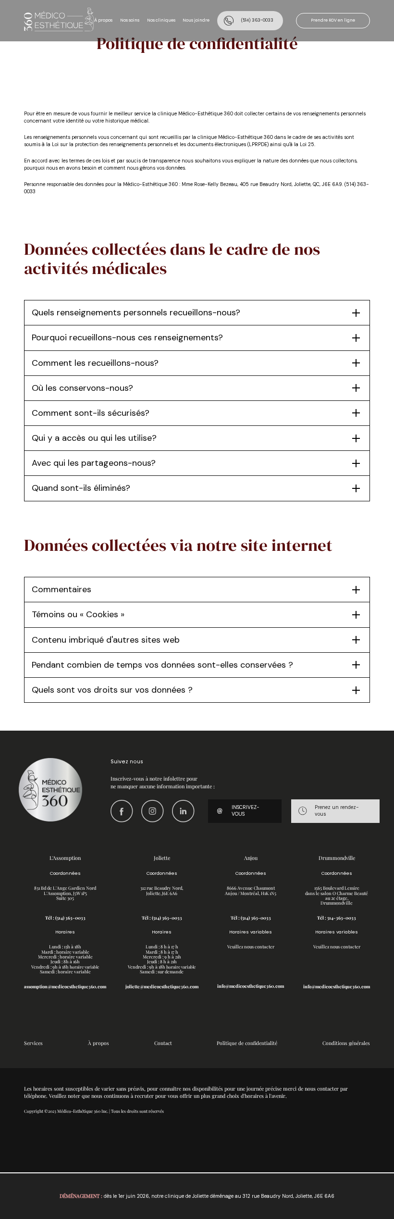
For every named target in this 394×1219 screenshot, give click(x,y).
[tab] (197, 312)
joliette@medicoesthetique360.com (161, 986)
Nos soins (129, 20)
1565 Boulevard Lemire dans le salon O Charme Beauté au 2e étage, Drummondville (336, 895)
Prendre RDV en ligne (333, 20)
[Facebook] (122, 811)
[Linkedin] (183, 811)
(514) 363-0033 (257, 20)
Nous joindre (196, 20)
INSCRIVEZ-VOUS (245, 811)
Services (33, 1043)
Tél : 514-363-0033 (336, 917)
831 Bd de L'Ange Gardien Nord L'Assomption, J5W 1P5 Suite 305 (65, 893)
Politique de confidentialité (247, 1043)
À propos (103, 20)
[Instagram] (152, 811)
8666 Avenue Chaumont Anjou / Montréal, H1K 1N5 (250, 890)
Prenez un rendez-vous (337, 811)
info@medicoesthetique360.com (250, 986)
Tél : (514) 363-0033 (65, 917)
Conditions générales (346, 1043)
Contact (163, 1043)
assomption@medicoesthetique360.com (65, 986)
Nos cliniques (161, 20)
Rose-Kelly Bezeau (215, 184)
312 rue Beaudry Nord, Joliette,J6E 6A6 (161, 890)
